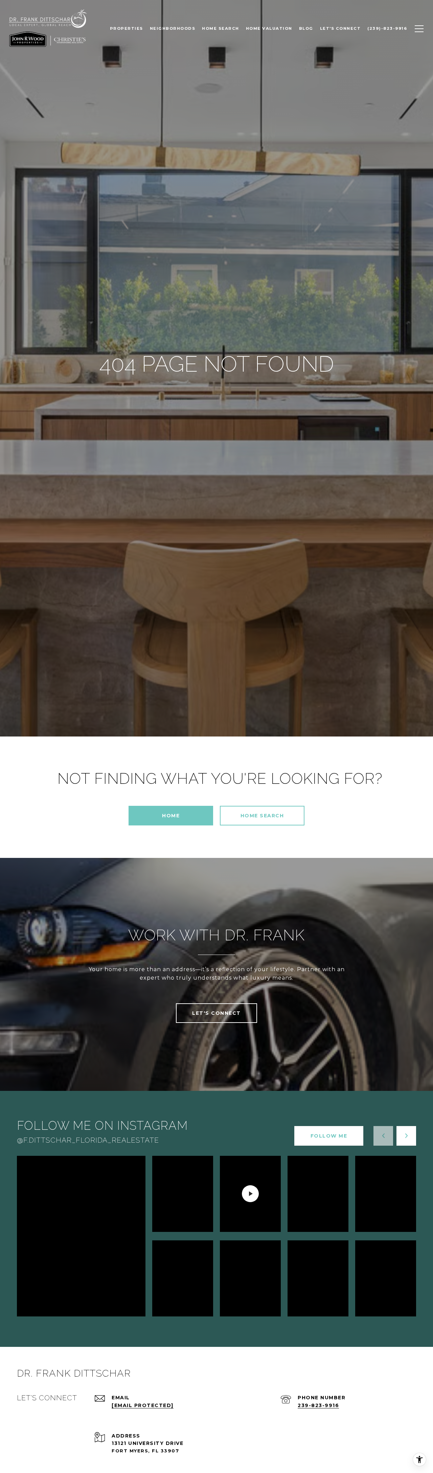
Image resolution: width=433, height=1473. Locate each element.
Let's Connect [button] (216, 1013)
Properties (126, 28)
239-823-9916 (318, 1405)
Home (171, 816)
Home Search (262, 816)
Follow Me (329, 1136)
